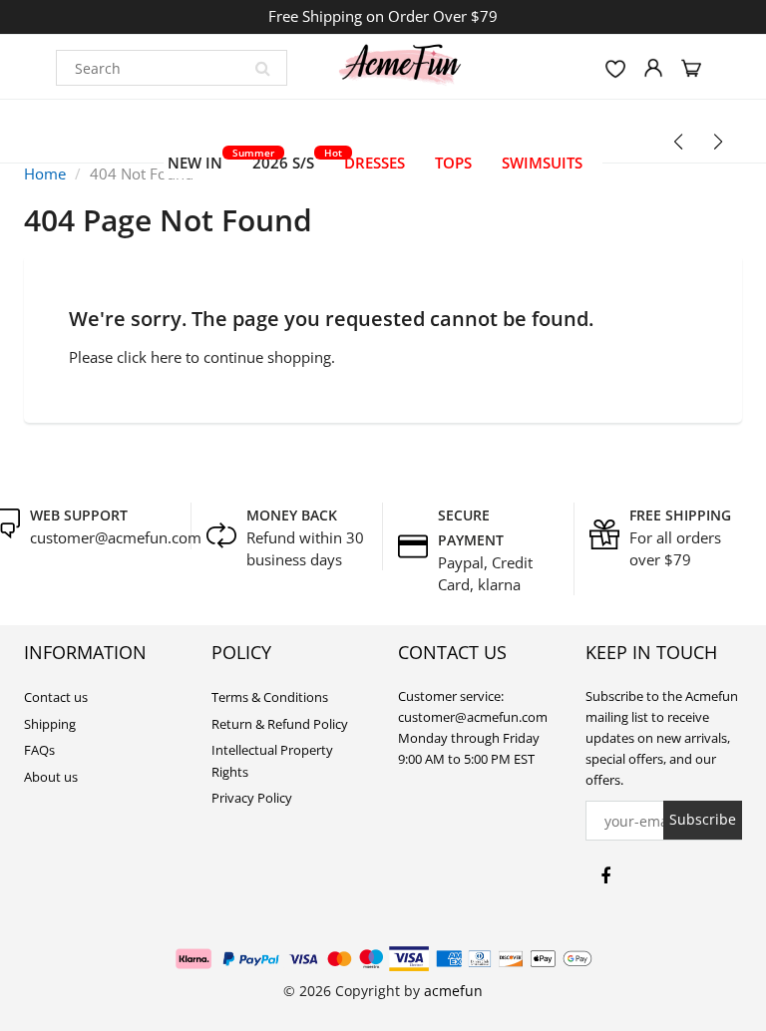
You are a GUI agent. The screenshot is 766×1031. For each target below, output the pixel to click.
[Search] (262, 68)
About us (51, 777)
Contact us (56, 697)
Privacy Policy (251, 798)
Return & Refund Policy (279, 724)
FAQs (39, 750)
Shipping (50, 724)
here (166, 357)
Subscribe (702, 819)
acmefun (453, 990)
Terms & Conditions (269, 697)
